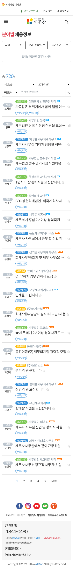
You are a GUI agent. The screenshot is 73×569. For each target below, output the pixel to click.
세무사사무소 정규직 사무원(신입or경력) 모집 (40, 465)
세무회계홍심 (37, 215)
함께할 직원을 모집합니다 (33, 408)
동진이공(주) (34, 347)
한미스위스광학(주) (39, 271)
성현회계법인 (36, 196)
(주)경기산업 (34, 309)
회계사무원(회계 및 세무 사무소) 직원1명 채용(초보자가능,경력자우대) (40, 258)
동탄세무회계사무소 (41, 233)
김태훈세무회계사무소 (43, 384)
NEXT (54, 481)
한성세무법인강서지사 (42, 177)
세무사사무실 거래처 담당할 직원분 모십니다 (40, 145)
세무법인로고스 (38, 328)
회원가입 (64, 11)
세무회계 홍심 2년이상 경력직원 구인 (40, 220)
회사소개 (10, 515)
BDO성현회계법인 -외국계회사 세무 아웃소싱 (40, 201)
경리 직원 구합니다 (28, 371)
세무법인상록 (36, 121)
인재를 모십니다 (26, 295)
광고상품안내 (30, 11)
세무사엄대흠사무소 (41, 441)
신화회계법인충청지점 (42, 102)
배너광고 (21, 515)
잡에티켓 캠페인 (13, 4)
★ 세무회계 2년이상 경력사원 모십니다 (40, 333)
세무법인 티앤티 (38, 422)
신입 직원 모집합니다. (30, 390)
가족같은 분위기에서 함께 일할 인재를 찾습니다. (40, 107)
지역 (7, 45)
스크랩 (68, 106)
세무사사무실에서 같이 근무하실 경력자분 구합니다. (40, 446)
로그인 (48, 11)
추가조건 (56, 45)
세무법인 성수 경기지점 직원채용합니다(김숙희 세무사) (40, 163)
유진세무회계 (37, 403)
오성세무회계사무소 (41, 290)
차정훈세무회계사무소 (43, 139)
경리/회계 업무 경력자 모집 (34, 277)
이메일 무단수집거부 (57, 515)
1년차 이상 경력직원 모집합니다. (38, 182)
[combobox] (19, 84)
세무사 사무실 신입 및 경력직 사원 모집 (40, 427)
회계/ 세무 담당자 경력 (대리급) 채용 (40, 314)
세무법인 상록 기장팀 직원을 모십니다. (40, 126)
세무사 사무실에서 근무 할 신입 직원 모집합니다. (40, 239)
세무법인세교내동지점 (42, 460)
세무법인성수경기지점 (42, 158)
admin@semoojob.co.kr (20, 542)
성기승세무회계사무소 (43, 252)
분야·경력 (34, 45)
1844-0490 (16, 532)
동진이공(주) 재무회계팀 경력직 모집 (40, 352)
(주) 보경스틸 (35, 365)
